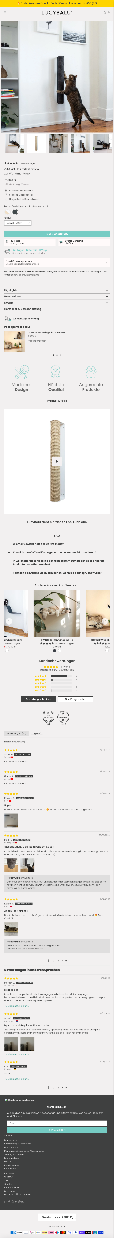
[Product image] (57, 613)
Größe (7, 217)
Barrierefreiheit (11, 1187)
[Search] (105, 12)
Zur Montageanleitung (25, 318)
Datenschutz (10, 1191)
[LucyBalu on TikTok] (19, 1202)
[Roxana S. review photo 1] (11, 820)
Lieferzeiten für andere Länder (28, 253)
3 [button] (58, 960)
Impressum (9, 1173)
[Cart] (109, 12)
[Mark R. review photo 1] (11, 865)
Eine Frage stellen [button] (75, 699)
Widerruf (8, 1176)
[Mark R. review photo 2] (27, 865)
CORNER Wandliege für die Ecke (46, 332)
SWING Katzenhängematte (57, 640)
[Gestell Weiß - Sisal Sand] (7, 212)
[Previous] (9, 621)
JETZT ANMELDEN (57, 1130)
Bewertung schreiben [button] (38, 699)
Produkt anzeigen (37, 340)
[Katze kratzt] (57, 76)
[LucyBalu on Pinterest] (16, 1202)
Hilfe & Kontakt (11, 1147)
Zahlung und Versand (14, 1154)
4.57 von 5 (64, 666)
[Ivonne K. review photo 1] (11, 929)
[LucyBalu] (57, 13)
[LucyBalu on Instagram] (12, 1202)
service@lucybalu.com (81, 884)
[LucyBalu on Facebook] (9, 1202)
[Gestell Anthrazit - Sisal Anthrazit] (15, 212)
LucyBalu (60, 1226)
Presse (7, 1161)
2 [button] (53, 960)
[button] (11, 163)
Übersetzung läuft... (18, 1005)
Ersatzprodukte (11, 1158)
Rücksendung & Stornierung (17, 1143)
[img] (11, 750)
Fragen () (36, 733)
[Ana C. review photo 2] (27, 1044)
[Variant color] (54, 651)
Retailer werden (12, 1165)
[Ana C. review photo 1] (11, 1044)
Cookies (8, 1184)
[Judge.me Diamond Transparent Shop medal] (63, 717)
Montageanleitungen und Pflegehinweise (24, 1151)
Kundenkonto (10, 1140)
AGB (6, 1180)
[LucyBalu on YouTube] (22, 1202)
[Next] (105, 621)
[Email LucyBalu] (5, 1202)
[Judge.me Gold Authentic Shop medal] (48, 717)
